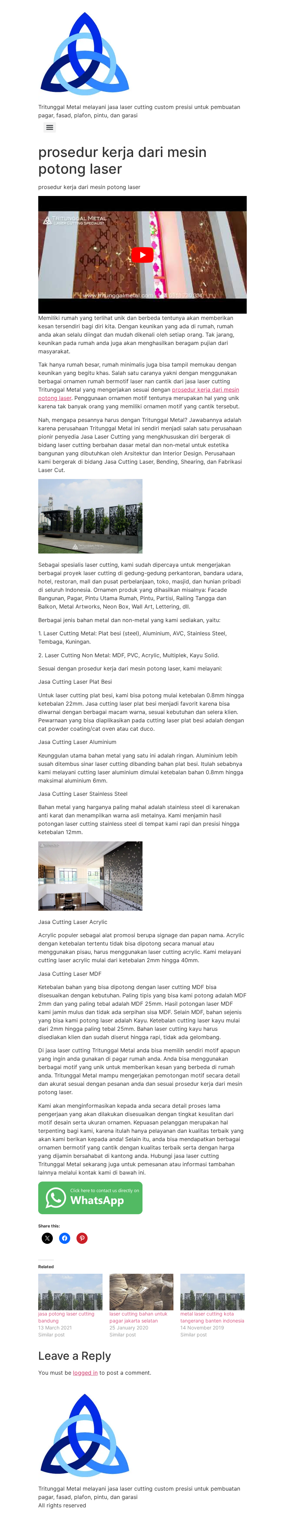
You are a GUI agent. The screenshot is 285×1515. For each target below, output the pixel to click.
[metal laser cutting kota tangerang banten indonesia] (212, 1292)
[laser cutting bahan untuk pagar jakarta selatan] (141, 1292)
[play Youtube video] (142, 254)
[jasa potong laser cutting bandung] (70, 1292)
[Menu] (49, 127)
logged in (85, 1372)
